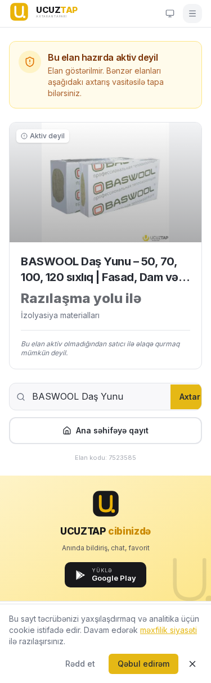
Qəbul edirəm (143, 663)
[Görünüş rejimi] (169, 13)
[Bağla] (192, 663)
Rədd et (80, 663)
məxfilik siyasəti (168, 630)
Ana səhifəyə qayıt (112, 430)
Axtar (189, 396)
